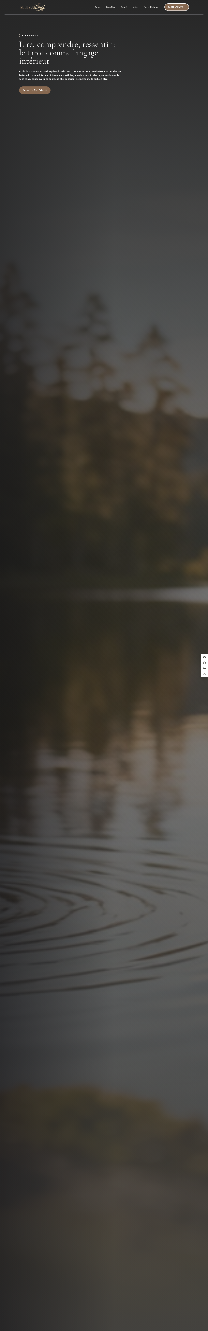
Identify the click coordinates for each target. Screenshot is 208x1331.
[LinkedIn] (204, 668)
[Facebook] (204, 657)
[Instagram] (204, 663)
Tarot (98, 7)
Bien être (110, 7)
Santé (124, 7)
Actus (135, 7)
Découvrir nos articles (35, 90)
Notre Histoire (151, 7)
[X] (204, 673)
